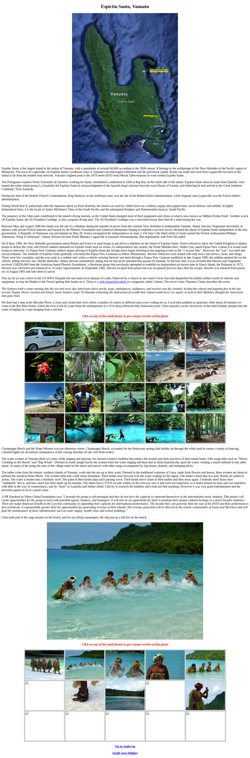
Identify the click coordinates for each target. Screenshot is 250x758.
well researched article (113, 281)
